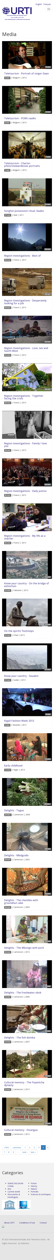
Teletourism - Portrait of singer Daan (26, 73)
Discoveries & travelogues (14, 1195)
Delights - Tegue (14, 810)
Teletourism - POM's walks (20, 118)
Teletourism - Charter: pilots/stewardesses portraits (22, 165)
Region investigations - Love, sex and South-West (26, 349)
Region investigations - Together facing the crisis (23, 397)
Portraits (34, 1191)
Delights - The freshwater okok (22, 992)
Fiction (34, 1183)
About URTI (9, 1222)
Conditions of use (27, 1222)
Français (47, 4)
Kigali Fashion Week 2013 (19, 720)
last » (33, 1152)
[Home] (21, 14)
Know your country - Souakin (21, 676)
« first (6, 1147)
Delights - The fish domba (19, 1037)
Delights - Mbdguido (16, 855)
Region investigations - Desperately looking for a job (25, 302)
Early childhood (13, 765)
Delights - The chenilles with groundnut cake (21, 901)
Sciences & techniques (41, 1194)
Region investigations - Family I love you (25, 445)
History (34, 1186)
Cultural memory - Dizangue (21, 1130)
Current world (14, 1191)
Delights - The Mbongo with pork (24, 947)
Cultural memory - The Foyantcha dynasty (24, 1084)
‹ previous (16, 1147)
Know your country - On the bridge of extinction (26, 585)
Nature (34, 1189)
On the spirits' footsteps (19, 631)
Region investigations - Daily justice (25, 491)
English (39, 4)
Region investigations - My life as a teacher (24, 537)
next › (24, 1152)
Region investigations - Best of (22, 255)
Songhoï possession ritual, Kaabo (24, 210)
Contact (43, 1222)
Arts (9, 1189)
